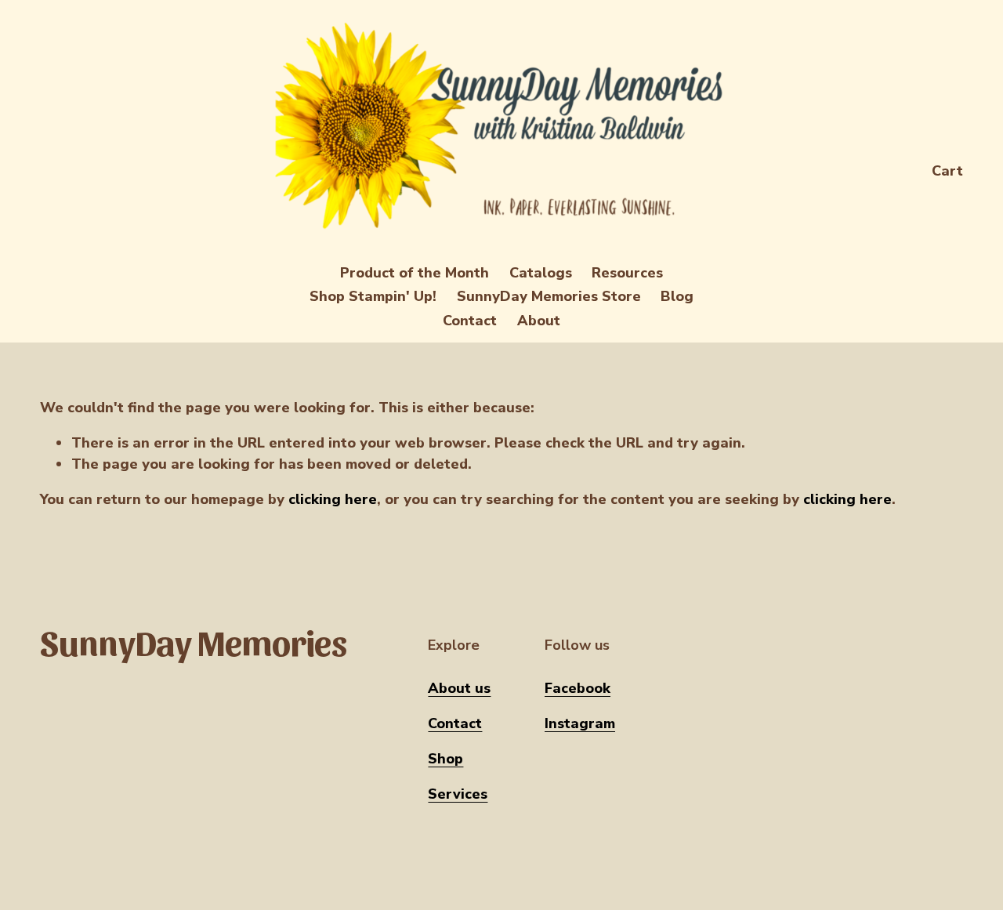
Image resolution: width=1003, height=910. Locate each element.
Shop (445, 758)
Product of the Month (414, 272)
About (538, 320)
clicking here (332, 499)
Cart (947, 170)
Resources (627, 272)
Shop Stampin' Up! (373, 296)
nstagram (582, 723)
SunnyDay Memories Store (549, 296)
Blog (677, 296)
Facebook (577, 688)
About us (459, 688)
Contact (470, 320)
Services (457, 794)
